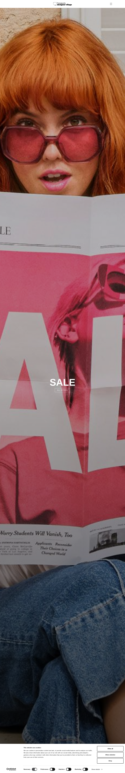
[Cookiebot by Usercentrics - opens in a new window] (11, 769)
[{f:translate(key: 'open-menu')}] (111, 3)
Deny (110, 761)
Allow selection (110, 755)
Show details (96, 769)
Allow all (110, 748)
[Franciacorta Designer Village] (62, 4)
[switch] (52, 769)
